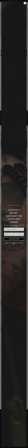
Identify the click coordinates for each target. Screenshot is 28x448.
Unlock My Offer (14, 239)
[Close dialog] (25, 3)
